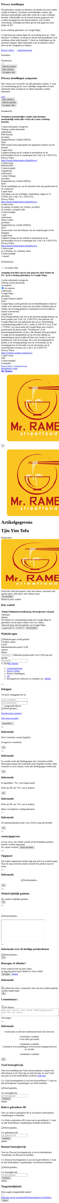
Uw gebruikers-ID (9, 1132)
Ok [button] (3, 747)
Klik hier (42, 1075)
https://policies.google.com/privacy (17, 353)
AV (8, 676)
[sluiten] (2, 684)
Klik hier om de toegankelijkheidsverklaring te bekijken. (26, 1197)
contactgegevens (24, 50)
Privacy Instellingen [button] (16, 673)
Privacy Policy (7, 50)
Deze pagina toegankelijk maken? (16, 1192)
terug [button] (3, 96)
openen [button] (4, 649)
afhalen (15, 974)
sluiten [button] (4, 652)
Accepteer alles (8, 72)
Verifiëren (6, 1099)
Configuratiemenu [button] (26, 809)
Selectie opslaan (9, 66)
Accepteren (9, 288)
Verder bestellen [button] (26, 847)
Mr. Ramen (13, 663)
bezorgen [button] (6, 974)
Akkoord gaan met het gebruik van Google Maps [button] (23, 625)
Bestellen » (7, 655)
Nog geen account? (10, 718)
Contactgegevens (14, 668)
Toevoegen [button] (6, 1018)
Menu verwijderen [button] (9, 809)
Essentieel (5, 55)
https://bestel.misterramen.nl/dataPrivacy (19, 160)
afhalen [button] (4, 617)
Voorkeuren (6, 60)
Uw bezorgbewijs (9, 1093)
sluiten (5, 1200)
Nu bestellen (7, 597)
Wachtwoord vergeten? (11, 713)
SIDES (48, 678)
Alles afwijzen (8, 69)
